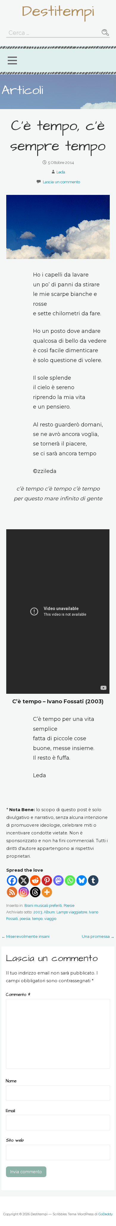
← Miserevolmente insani (25, 936)
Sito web (15, 1140)
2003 (37, 912)
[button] (12, 60)
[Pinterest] (47, 880)
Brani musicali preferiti (43, 905)
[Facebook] (12, 880)
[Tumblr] (93, 880)
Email (10, 1111)
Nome (11, 1081)
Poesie (69, 905)
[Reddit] (35, 880)
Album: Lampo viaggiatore (65, 912)
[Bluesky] (81, 880)
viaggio (50, 918)
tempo (37, 918)
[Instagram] (23, 892)
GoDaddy (105, 1214)
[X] (23, 880)
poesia (25, 918)
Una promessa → (98, 936)
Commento (18, 995)
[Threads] (35, 892)
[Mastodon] (58, 880)
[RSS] (12, 892)
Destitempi (58, 11)
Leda (61, 172)
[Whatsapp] (70, 880)
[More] (47, 892)
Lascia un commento (61, 182)
